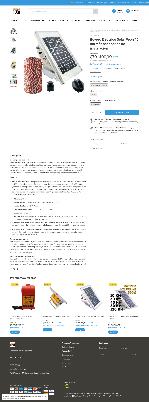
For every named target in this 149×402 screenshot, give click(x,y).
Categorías (14, 20)
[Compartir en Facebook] (11, 269)
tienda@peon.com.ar (18, 369)
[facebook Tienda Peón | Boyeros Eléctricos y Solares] (15, 357)
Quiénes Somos (68, 347)
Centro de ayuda (121, 20)
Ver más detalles (95, 72)
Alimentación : (106, 81)
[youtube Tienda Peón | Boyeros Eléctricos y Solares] (20, 357)
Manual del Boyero (37, 20)
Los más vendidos (100, 30)
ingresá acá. (99, 393)
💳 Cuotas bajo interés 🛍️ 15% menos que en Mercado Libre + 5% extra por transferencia (115, 3)
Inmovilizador (105, 20)
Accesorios (76, 20)
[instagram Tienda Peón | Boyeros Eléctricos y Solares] (11, 357)
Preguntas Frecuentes (70, 343)
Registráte (120, 12)
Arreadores (90, 20)
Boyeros (52, 20)
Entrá (119, 10)
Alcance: (96, 91)
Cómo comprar (68, 355)
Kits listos (64, 20)
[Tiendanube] (73, 396)
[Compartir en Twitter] (14, 269)
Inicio (91, 30)
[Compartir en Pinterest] (17, 269)
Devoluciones (67, 363)
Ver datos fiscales (69, 382)
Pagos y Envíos (67, 351)
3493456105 (15, 365)
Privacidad (66, 359)
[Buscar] (95, 11)
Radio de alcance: (103, 100)
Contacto (65, 367)
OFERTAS (135, 20)
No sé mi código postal (97, 148)
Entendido (21, 398)
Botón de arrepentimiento (111, 393)
